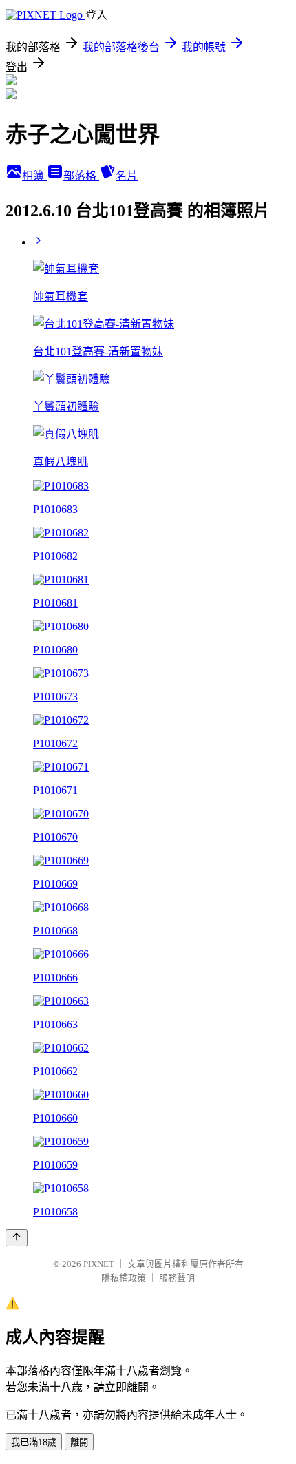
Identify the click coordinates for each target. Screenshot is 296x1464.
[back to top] (17, 1237)
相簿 (34, 176)
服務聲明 (177, 1278)
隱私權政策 (123, 1278)
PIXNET (98, 1264)
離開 (79, 1442)
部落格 (81, 176)
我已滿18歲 (33, 1442)
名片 (127, 176)
